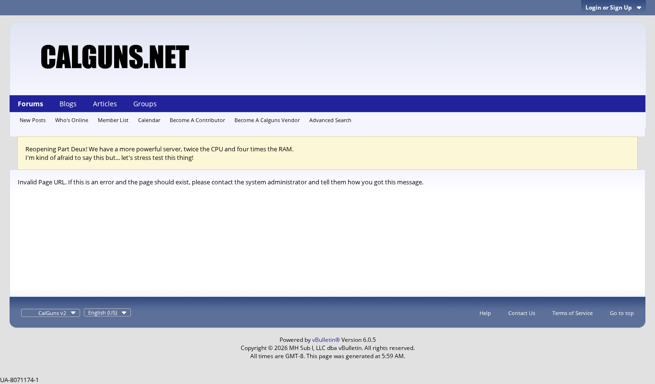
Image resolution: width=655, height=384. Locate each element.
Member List (113, 120)
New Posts (33, 120)
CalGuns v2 (52, 312)
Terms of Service (572, 312)
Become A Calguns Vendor (267, 120)
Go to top (622, 312)
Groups (145, 103)
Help (485, 312)
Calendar (149, 120)
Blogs (68, 103)
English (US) (102, 312)
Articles (105, 103)
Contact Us (521, 312)
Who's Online (71, 120)
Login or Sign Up (608, 7)
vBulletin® (326, 340)
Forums (30, 103)
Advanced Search (330, 120)
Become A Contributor (197, 120)
